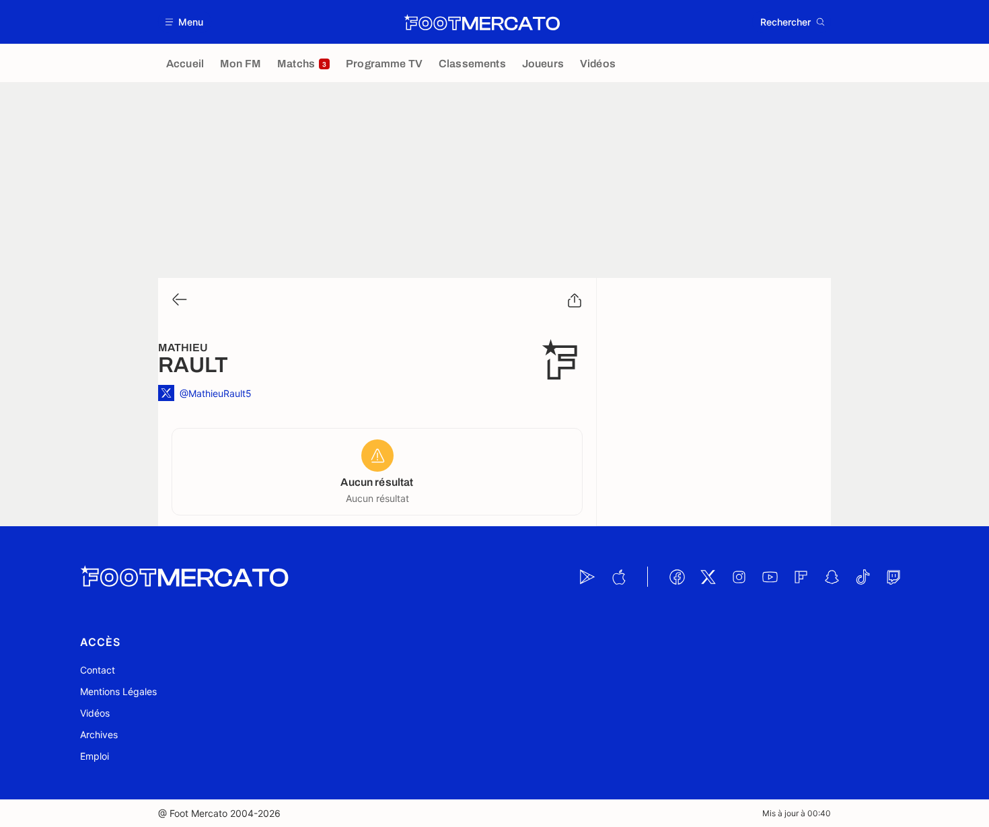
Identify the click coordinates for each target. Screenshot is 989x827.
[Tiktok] (862, 577)
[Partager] (574, 301)
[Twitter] (708, 577)
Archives (99, 734)
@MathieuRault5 (216, 393)
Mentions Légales (118, 691)
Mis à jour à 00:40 (796, 813)
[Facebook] (677, 577)
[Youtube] (770, 577)
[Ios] (618, 577)
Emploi (94, 756)
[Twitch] (893, 577)
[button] (184, 22)
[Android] (587, 577)
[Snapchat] (831, 577)
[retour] (178, 300)
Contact (97, 670)
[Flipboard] (801, 577)
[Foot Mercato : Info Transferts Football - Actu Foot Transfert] (482, 22)
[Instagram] (739, 577)
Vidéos (95, 713)
